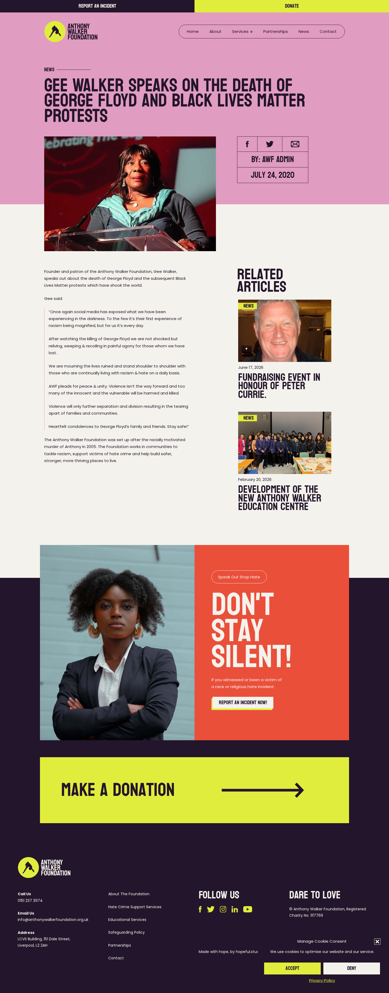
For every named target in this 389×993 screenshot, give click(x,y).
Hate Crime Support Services (134, 907)
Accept (292, 968)
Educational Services (127, 919)
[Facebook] (247, 144)
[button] (377, 941)
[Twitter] (269, 144)
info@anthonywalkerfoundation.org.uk (53, 919)
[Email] (295, 144)
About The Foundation (129, 894)
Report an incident (97, 6)
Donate (292, 6)
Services (240, 31)
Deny (351, 968)
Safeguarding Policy (126, 932)
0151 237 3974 (30, 900)
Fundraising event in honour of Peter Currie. (279, 386)
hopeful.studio (249, 951)
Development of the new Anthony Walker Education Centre (279, 498)
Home (193, 31)
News (303, 31)
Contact (328, 31)
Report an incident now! (243, 702)
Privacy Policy (322, 980)
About (215, 31)
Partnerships (275, 31)
